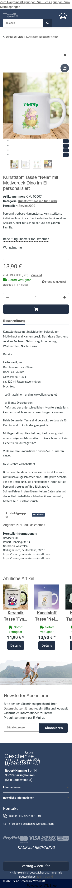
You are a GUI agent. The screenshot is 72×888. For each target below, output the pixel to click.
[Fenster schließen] (65, 55)
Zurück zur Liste (14, 36)
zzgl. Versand (45, 876)
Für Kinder (38, 514)
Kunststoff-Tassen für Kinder (37, 201)
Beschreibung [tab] (14, 321)
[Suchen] (47, 23)
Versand (36, 275)
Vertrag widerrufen (36, 866)
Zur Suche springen (49, 2)
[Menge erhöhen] (64, 297)
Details (15, 645)
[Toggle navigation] (5, 13)
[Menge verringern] (7, 297)
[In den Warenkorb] (6, 49)
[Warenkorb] (63, 16)
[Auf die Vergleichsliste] (64, 68)
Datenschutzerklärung (19, 708)
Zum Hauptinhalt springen (18, 2)
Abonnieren (54, 728)
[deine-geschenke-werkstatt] (12, 15)
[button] (36, 787)
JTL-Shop (50, 885)
